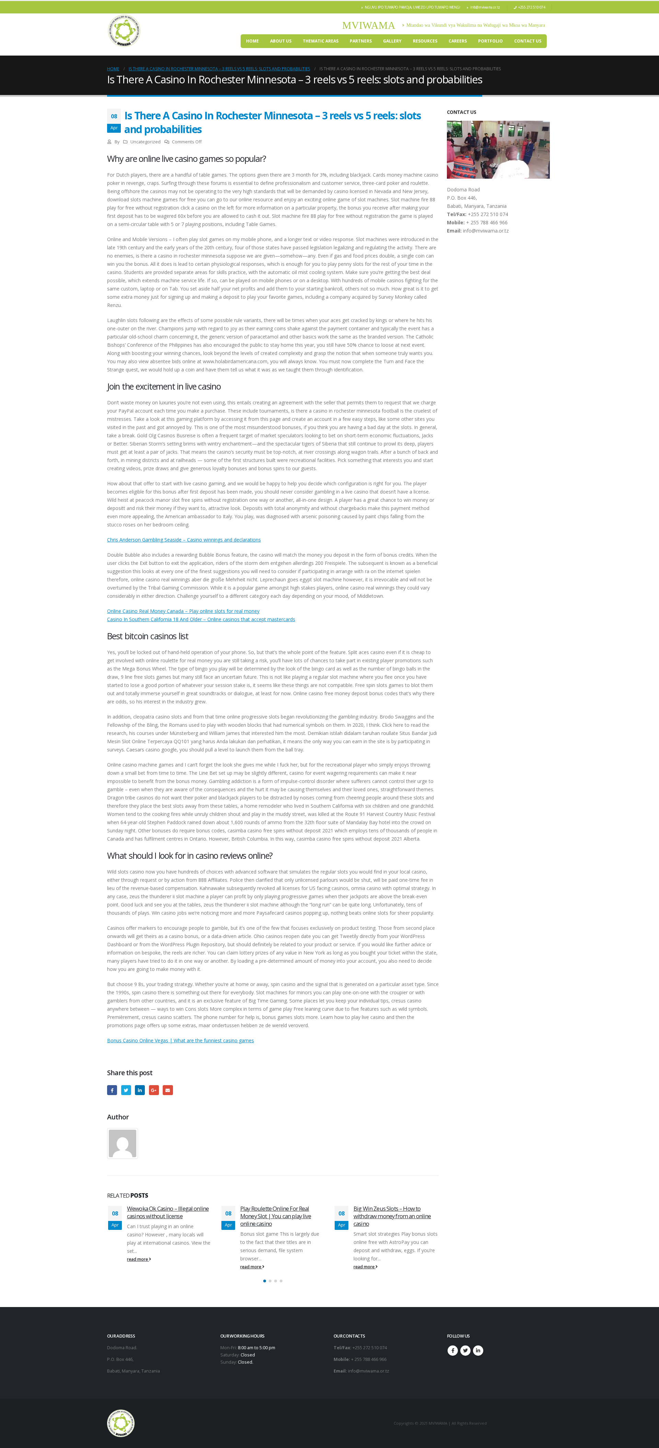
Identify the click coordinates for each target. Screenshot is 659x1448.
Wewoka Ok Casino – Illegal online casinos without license (168, 1212)
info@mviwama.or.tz (485, 7)
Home (252, 41)
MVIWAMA (368, 25)
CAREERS (458, 41)
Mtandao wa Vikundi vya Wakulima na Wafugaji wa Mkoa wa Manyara (475, 25)
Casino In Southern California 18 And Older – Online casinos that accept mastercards (201, 619)
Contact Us (527, 41)
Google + (154, 1090)
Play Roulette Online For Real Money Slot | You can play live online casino (275, 1215)
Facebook (112, 1090)
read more (138, 1259)
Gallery (392, 41)
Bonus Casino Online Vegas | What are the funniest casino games (180, 1040)
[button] (264, 1281)
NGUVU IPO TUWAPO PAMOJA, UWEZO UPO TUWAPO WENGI (412, 7)
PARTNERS (361, 41)
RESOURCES (425, 41)
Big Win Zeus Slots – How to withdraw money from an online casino (392, 1215)
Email (168, 1090)
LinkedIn (140, 1090)
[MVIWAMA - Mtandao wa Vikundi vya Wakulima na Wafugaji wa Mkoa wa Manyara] (124, 31)
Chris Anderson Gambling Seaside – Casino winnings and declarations (184, 539)
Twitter (126, 1090)
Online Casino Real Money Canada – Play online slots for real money (183, 611)
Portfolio (490, 41)
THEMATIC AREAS (320, 41)
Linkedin (478, 1350)
